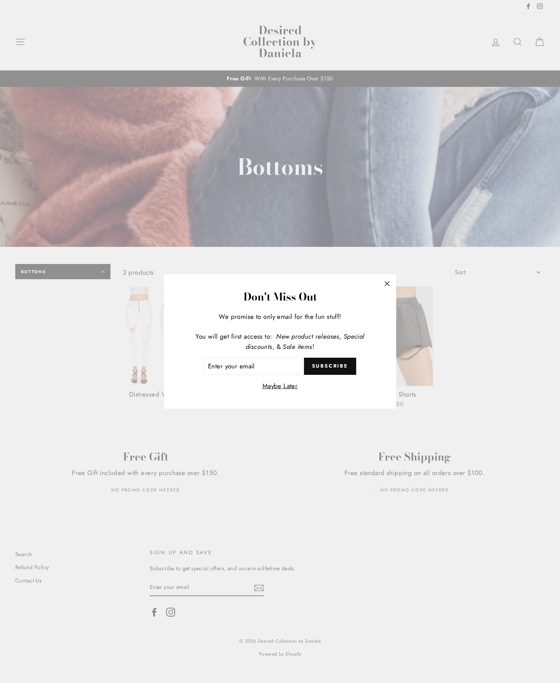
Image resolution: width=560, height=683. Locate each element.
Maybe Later (280, 385)
